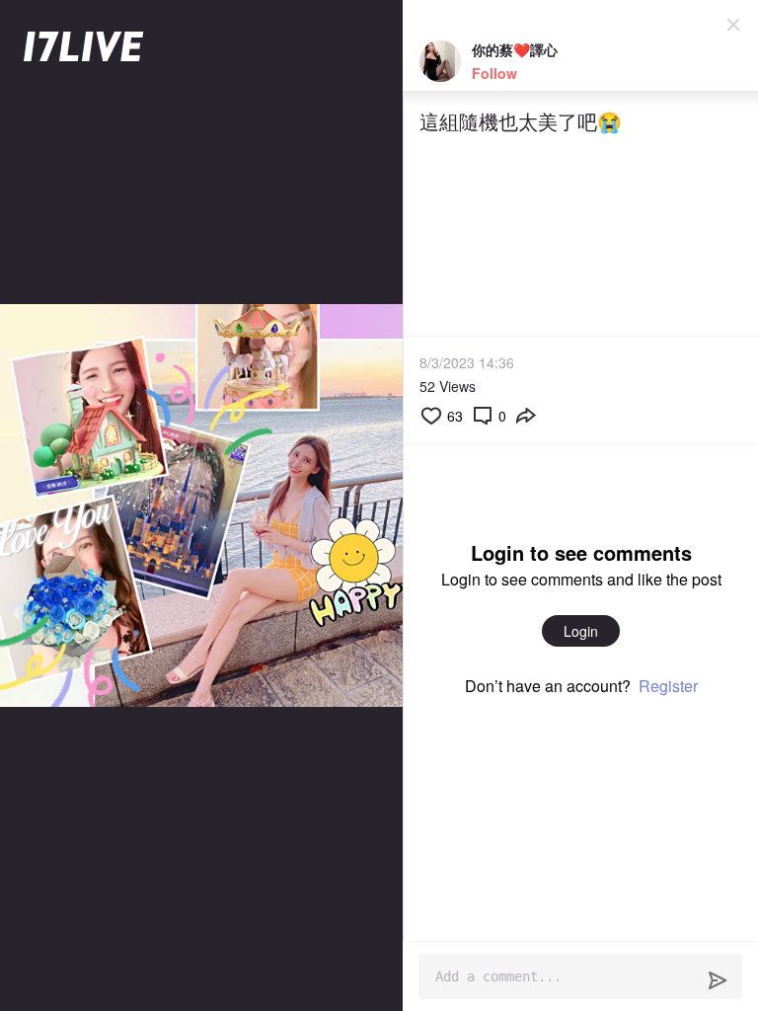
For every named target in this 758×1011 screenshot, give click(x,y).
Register (668, 685)
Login (581, 631)
